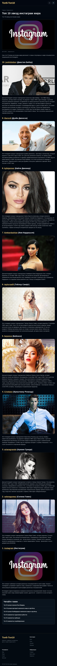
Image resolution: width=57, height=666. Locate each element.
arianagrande (10, 450)
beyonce (8, 336)
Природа (32, 645)
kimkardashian (11, 233)
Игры (31, 641)
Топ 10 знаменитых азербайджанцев (14, 621)
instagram (8, 548)
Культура (4, 657)
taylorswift (9, 284)
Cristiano (8, 392)
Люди (3, 654)
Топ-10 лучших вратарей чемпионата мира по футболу (19, 608)
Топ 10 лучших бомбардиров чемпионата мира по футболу (20, 611)
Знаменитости (10, 10)
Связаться (32, 656)
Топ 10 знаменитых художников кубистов (15, 614)
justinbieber (10, 62)
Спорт (3, 656)
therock (7, 118)
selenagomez (10, 497)
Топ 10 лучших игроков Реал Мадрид (14, 605)
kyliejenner (9, 168)
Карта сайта (32, 654)
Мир (3, 652)
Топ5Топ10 (8, 3)
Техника (31, 643)
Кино (31, 639)
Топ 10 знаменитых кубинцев (12, 618)
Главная (4, 10)
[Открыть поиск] (49, 2)
